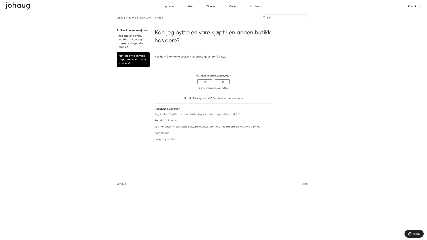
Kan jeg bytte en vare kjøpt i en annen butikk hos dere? (132, 59)
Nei (222, 81)
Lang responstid (165, 139)
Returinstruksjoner (166, 120)
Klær (190, 6)
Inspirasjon (256, 6)
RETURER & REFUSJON (139, 17)
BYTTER (159, 17)
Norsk (304, 184)
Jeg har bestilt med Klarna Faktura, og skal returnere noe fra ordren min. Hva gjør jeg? (208, 126)
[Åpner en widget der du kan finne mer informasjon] (414, 234)
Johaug (121, 17)
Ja (204, 81)
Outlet (233, 6)
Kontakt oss (414, 6)
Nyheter (169, 6)
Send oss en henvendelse (228, 98)
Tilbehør (211, 6)
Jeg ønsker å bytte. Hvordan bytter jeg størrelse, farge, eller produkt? (131, 41)
